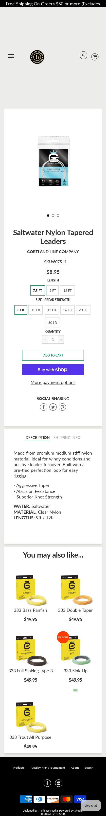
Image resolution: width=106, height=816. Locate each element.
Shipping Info (66, 437)
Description (38, 437)
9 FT (53, 291)
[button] (53, 355)
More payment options (53, 382)
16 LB (67, 310)
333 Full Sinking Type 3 (30, 670)
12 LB (51, 310)
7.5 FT (37, 291)
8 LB (21, 310)
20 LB (83, 310)
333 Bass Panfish (30, 610)
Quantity (53, 331)
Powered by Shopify (71, 810)
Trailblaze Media (48, 810)
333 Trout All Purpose (30, 737)
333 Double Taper (75, 610)
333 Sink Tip (76, 670)
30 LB (52, 323)
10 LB (36, 310)
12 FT (67, 291)
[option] (53, 161)
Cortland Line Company (53, 251)
